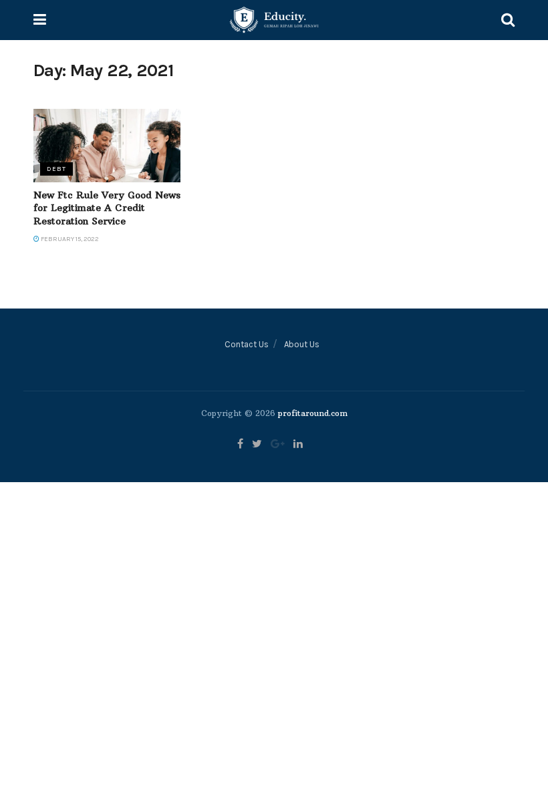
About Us (301, 344)
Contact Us (247, 344)
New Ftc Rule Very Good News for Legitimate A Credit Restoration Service (106, 208)
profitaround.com (313, 413)
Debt (56, 169)
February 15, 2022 (69, 239)
